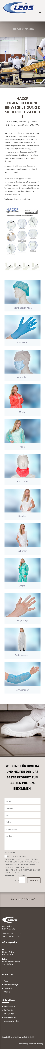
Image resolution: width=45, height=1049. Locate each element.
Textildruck (8, 988)
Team (6, 981)
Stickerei (7, 992)
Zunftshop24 (8, 1010)
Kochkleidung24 (9, 1007)
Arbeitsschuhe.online (11, 1021)
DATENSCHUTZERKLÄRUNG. (15, 875)
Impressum (23, 1044)
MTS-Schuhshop (9, 1014)
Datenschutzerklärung (35, 1044)
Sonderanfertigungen (11, 985)
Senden (34, 880)
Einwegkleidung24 (10, 1017)
